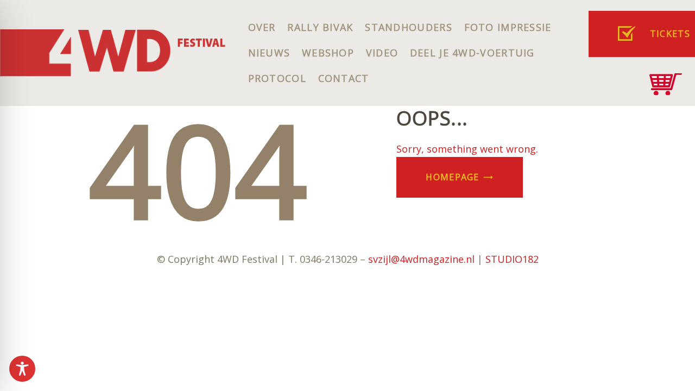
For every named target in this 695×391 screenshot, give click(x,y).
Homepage (452, 177)
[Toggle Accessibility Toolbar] (22, 369)
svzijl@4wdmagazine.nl (421, 259)
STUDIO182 (512, 259)
